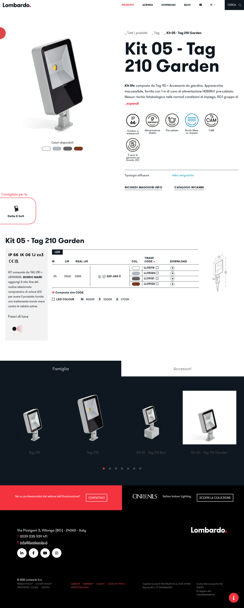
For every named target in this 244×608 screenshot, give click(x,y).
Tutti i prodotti (137, 33)
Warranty (88, 583)
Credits (45, 587)
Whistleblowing (80, 587)
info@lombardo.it (34, 542)
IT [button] (211, 4)
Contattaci (96, 497)
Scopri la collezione (215, 497)
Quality (100, 583)
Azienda (147, 4)
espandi (133, 103)
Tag (157, 33)
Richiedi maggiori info (143, 187)
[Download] (172, 268)
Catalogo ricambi (189, 187)
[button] (104, 468)
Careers (75, 583)
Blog (187, 4)
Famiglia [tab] (61, 368)
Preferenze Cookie (27, 587)
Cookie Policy (44, 583)
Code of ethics (116, 583)
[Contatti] (200, 5)
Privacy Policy (25, 583)
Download (168, 4)
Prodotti (128, 4)
